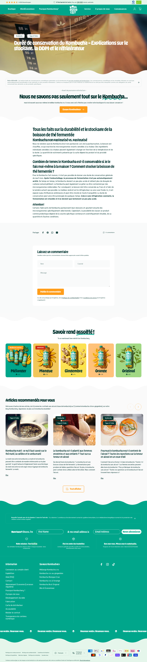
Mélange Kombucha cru (49, 570)
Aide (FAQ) (10, 577)
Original (128, 370)
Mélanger (18, 370)
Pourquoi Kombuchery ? (15, 590)
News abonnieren (131, 531)
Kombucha (19, 36)
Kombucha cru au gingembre (51, 573)
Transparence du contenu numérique (16, 617)
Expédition (10, 573)
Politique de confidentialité (70, 298)
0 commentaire (110, 232)
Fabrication (10, 601)
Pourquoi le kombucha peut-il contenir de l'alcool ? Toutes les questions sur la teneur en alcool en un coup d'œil (122, 453)
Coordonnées (45, 655)
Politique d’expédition (11, 655)
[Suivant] (138, 407)
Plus (7, 475)
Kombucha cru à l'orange (50, 581)
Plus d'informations (85, 660)
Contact (9, 581)
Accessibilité (11, 609)
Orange (101, 370)
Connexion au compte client (17, 570)
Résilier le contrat (13, 613)
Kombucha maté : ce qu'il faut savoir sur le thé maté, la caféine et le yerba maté (26, 452)
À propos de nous (13, 594)
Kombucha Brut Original (49, 584)
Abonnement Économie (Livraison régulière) (19, 585)
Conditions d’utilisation (43, 652)
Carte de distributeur (14, 605)
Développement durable (15, 598)
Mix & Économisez (47, 588)
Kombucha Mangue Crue (50, 577)
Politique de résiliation (34, 655)
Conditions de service (90, 298)
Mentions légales (22, 655)
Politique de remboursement (13, 652)
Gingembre (73, 370)
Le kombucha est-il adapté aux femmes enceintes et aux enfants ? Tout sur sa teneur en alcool (72, 453)
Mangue (46, 370)
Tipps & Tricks (33, 36)
